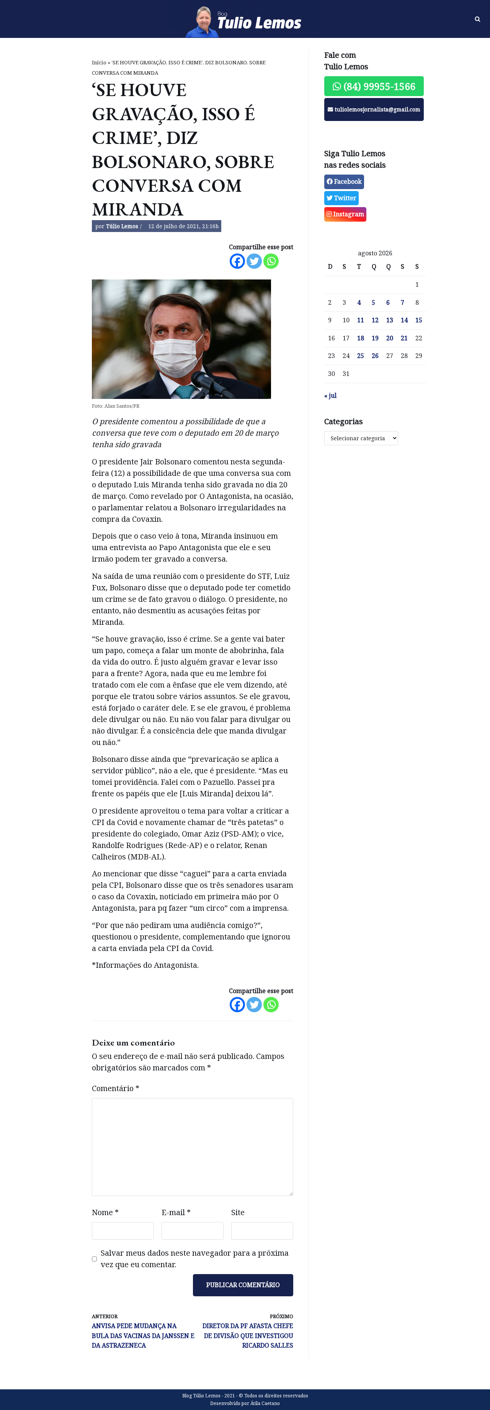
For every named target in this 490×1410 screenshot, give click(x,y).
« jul (330, 395)
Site (238, 1212)
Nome (105, 1212)
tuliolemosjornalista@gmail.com (376, 109)
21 (404, 338)
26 (375, 355)
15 (418, 320)
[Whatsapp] (271, 261)
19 (375, 338)
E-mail (176, 1212)
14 (404, 320)
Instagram (348, 214)
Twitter (344, 198)
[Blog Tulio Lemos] (245, 19)
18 (360, 338)
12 (375, 320)
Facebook (347, 181)
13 (389, 320)
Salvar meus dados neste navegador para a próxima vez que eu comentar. (195, 1258)
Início (99, 62)
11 (360, 320)
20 (389, 338)
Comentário (115, 1088)
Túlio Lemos (122, 226)
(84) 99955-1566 (378, 86)
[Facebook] (237, 261)
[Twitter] (254, 261)
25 (360, 355)
